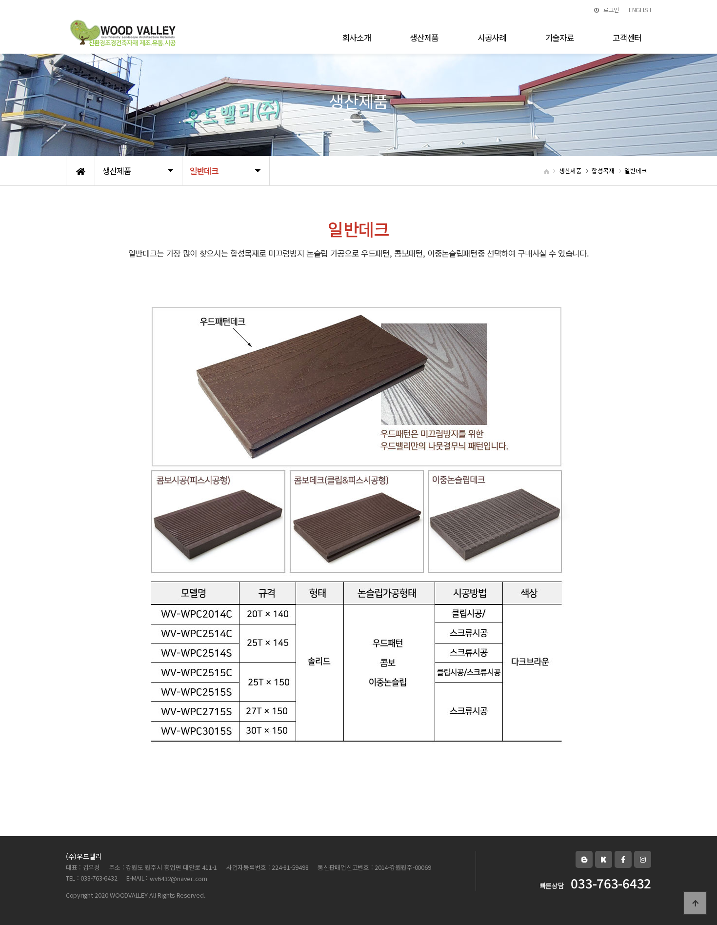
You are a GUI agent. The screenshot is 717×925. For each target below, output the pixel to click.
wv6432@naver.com (178, 879)
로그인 (610, 9)
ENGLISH (640, 9)
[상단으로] (695, 903)
